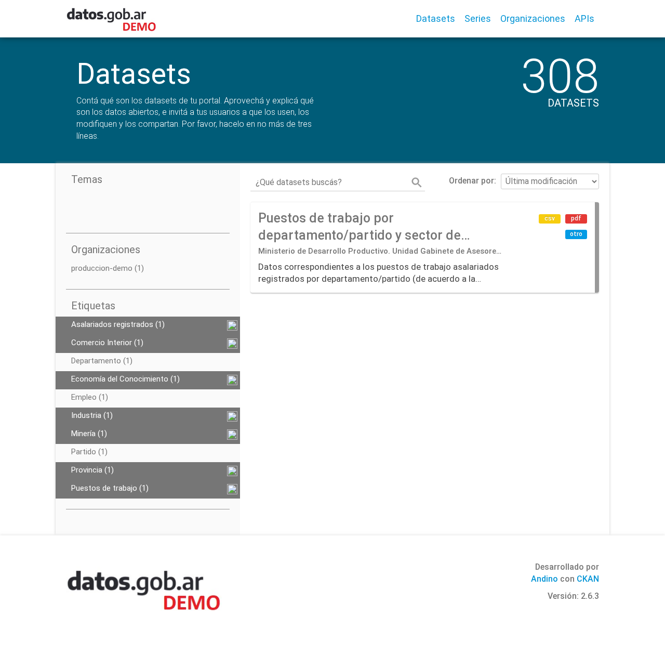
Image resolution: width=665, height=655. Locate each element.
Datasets (435, 18)
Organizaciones (532, 18)
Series (477, 18)
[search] (416, 182)
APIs (584, 18)
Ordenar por (471, 181)
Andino (544, 579)
